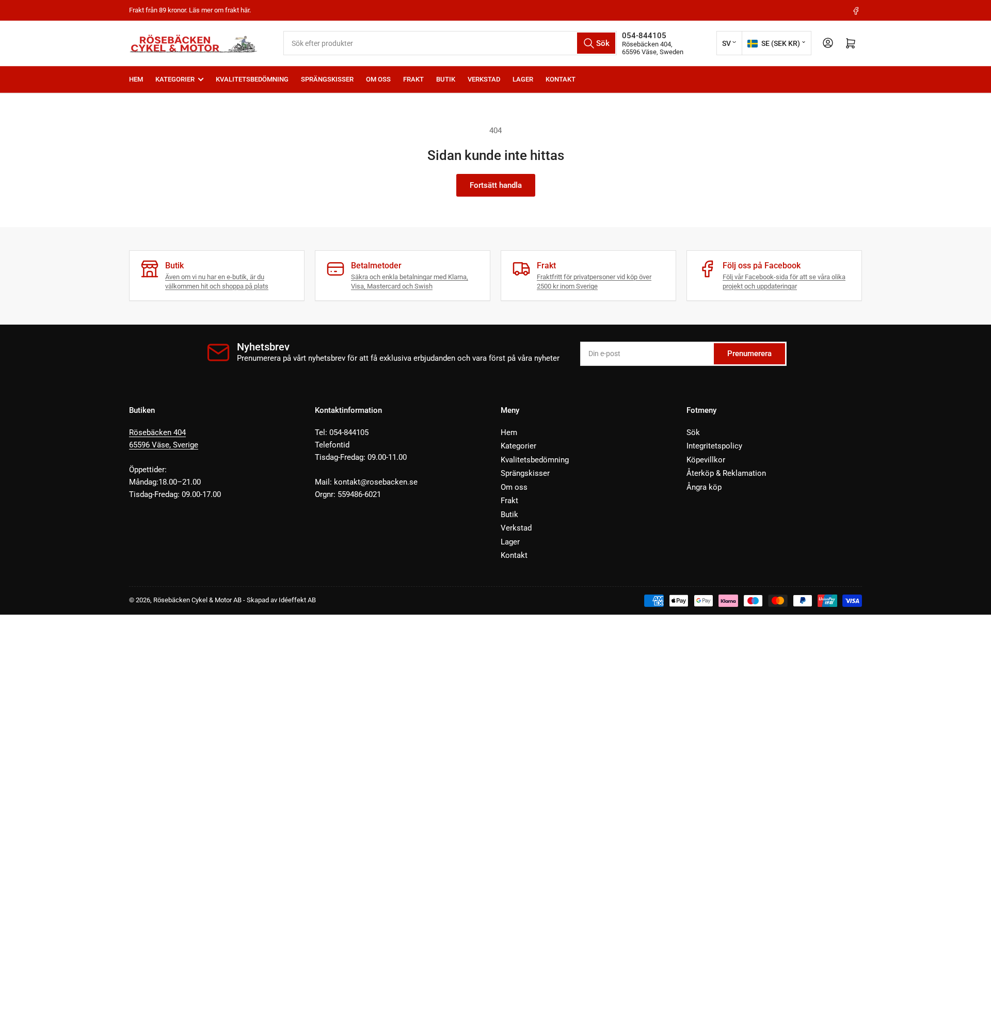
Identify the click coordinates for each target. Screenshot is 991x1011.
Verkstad (484, 79)
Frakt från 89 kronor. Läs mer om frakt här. (190, 10)
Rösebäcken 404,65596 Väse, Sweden (652, 48)
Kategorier (175, 79)
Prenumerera (749, 353)
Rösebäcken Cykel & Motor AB (197, 600)
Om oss (378, 79)
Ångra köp (704, 487)
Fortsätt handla (496, 185)
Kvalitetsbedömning (252, 79)
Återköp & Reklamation (726, 473)
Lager (523, 79)
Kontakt (561, 79)
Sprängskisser (327, 79)
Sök (693, 432)
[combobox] (450, 43)
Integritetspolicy (714, 446)
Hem (136, 79)
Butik (445, 79)
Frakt (413, 79)
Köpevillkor (705, 459)
